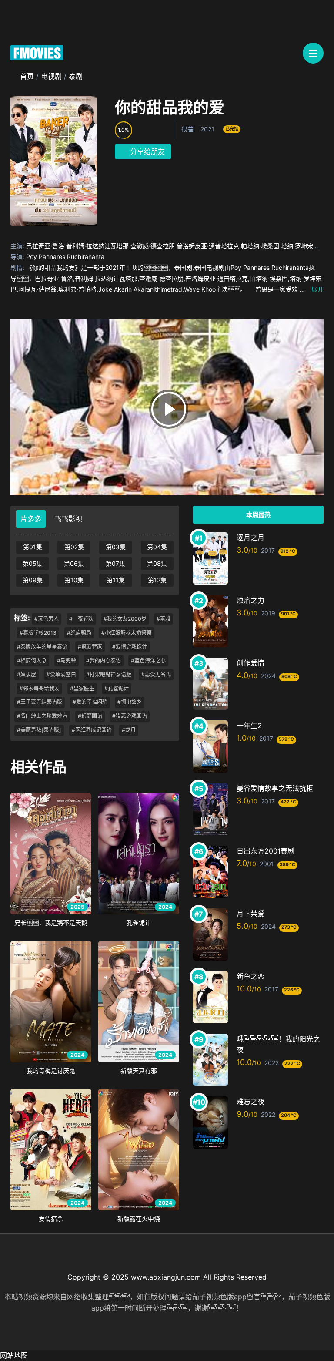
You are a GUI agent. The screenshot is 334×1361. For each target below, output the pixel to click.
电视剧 (51, 76)
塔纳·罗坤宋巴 (300, 245)
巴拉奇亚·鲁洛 (45, 245)
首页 (27, 76)
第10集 (74, 580)
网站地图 (14, 1355)
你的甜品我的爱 (169, 107)
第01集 (32, 547)
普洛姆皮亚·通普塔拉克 (208, 245)
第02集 (74, 547)
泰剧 (76, 76)
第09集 (33, 580)
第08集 (157, 563)
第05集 (33, 563)
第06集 (74, 563)
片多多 (30, 518)
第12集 (157, 580)
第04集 (157, 547)
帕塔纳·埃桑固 (260, 245)
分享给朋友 (146, 151)
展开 (312, 289)
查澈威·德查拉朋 (152, 245)
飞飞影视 (68, 518)
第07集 (115, 563)
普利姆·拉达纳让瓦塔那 (97, 245)
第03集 (116, 547)
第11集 (116, 580)
